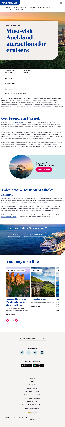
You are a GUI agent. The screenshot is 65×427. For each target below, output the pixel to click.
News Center (32, 385)
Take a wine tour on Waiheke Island (16, 93)
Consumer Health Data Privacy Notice (32, 405)
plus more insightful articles (8, 217)
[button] (32, 84)
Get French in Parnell (11, 89)
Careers (32, 381)
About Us (32, 378)
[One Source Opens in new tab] (32, 413)
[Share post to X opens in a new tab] (28, 352)
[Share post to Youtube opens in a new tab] (35, 352)
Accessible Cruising (32, 401)
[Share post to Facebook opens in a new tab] (22, 352)
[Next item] (16, 320)
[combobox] (35, 338)
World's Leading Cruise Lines (32, 398)
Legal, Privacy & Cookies (32, 391)
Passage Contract (32, 388)
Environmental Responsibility (32, 395)
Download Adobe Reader (32, 408)
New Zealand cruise (16, 122)
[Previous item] (7, 320)
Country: (22, 338)
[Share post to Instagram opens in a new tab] (42, 352)
